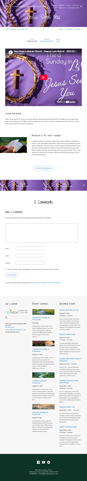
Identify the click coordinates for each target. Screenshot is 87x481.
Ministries (75, 5)
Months (77, 29)
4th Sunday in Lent (64, 186)
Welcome (54, 5)
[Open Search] (81, 6)
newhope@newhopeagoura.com (15, 329)
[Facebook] (38, 462)
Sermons (13, 29)
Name (7, 248)
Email (7, 256)
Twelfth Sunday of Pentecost (39, 382)
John (58, 41)
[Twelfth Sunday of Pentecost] (43, 376)
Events (68, 5)
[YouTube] (43, 462)
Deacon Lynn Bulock (46, 41)
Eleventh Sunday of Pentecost (40, 413)
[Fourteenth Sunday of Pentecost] (43, 313)
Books (61, 29)
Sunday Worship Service (68, 310)
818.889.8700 (9, 327)
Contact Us (62, 8)
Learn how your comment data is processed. (45, 282)
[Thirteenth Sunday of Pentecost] (43, 345)
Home (7, 29)
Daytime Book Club (67, 407)
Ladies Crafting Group (68, 427)
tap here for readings (43, 168)
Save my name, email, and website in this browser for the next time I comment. (33, 269)
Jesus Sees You (23, 29)
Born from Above (22, 186)
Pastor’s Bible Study (67, 334)
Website (7, 263)
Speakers (69, 29)
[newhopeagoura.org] (48, 462)
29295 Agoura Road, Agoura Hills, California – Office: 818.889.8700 (25, 6)
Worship (61, 5)
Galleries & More (73, 8)
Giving (55, 8)
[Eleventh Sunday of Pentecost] (43, 408)
